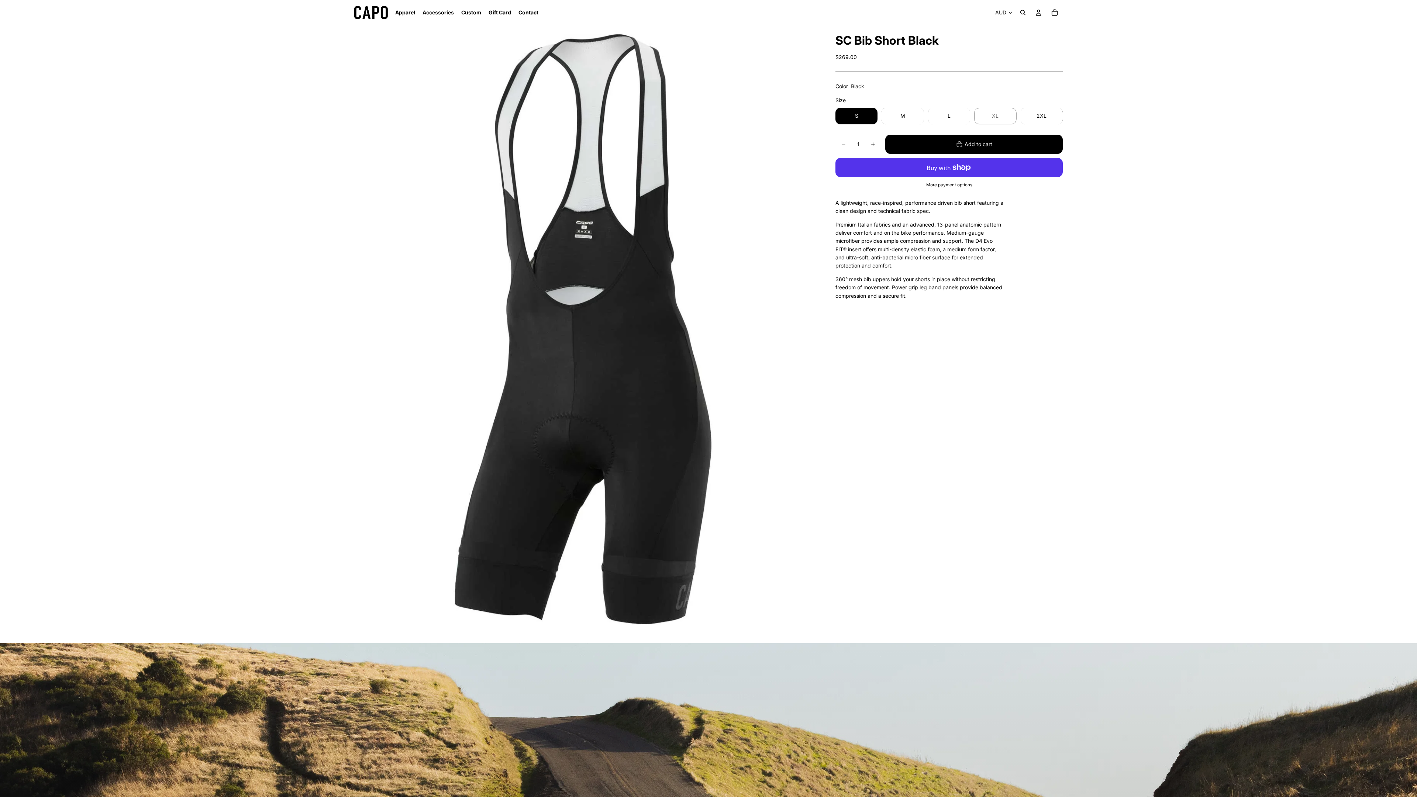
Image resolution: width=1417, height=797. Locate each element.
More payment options (949, 184)
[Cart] (1055, 12)
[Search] (1023, 12)
